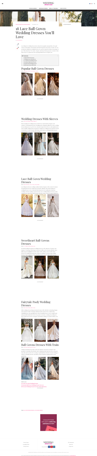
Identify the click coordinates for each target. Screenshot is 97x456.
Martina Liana (33, 246)
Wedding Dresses (33, 8)
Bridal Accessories (53, 8)
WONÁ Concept (30, 71)
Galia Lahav (25, 71)
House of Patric (32, 184)
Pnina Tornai (26, 121)
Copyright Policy (26, 444)
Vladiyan (29, 246)
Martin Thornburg (26, 184)
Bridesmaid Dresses (43, 8)
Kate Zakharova (19, 40)
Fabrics (17, 24)
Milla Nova (35, 121)
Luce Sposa (34, 347)
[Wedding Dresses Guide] (48, 4)
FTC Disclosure (71, 442)
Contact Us (71, 446)
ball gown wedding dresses (28, 410)
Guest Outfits (63, 8)
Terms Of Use (26, 446)
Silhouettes (21, 24)
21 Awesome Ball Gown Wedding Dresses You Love (32, 385)
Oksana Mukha (37, 184)
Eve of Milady (26, 246)
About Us (71, 444)
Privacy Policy (26, 442)
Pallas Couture (33, 307)
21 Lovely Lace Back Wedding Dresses (29, 383)
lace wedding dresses (38, 410)
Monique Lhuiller (35, 71)
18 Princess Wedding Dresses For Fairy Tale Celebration (34, 386)
